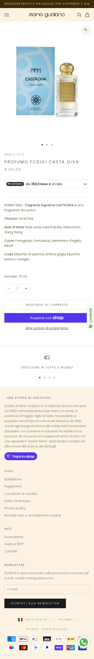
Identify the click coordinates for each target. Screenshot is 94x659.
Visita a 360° (14, 544)
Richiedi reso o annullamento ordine (32, 515)
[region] (47, 362)
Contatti (10, 551)
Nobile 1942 (14, 154)
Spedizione (12, 479)
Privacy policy (15, 508)
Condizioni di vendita (20, 494)
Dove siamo (13, 537)
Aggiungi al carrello (47, 305)
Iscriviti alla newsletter (35, 603)
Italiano (64, 619)
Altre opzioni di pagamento (47, 328)
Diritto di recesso (17, 501)
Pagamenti (13, 486)
